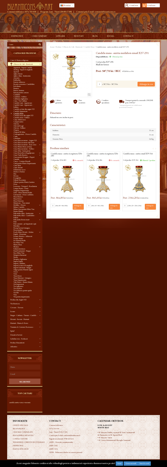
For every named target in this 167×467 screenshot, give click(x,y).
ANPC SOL (53, 449)
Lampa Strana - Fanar (20, 188)
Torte (15, 274)
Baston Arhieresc (19, 82)
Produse (58, 47)
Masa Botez (17, 199)
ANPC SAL (53, 445)
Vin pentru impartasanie (21, 297)
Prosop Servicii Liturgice (21, 228)
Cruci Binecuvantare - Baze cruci (24, 145)
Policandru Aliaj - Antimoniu (23, 213)
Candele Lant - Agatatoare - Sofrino (23, 106)
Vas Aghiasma (18, 286)
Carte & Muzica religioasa (19, 60)
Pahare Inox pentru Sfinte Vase (23, 209)
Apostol (16, 72)
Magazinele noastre (23, 435)
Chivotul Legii (18, 126)
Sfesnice (16, 247)
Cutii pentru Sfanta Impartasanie (24, 163)
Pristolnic (16, 226)
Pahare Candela (18, 207)
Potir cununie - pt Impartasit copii (24, 224)
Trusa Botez (17, 276)
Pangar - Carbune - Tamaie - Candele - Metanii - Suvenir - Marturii (23, 317)
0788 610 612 (69, 439)
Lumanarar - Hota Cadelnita (23, 195)
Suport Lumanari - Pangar (22, 267)
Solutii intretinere (19, 249)
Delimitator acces (19, 170)
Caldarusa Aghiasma (20, 99)
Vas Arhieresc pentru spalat (22, 290)
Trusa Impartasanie (19, 280)
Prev (152, 148)
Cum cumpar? (39, 36)
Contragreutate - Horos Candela (24, 134)
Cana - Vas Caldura (20, 101)
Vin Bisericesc (15, 303)
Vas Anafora (17, 288)
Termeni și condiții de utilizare (29, 442)
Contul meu (133, 5)
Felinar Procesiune (19, 180)
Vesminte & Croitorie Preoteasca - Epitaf (22, 329)
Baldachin (16, 80)
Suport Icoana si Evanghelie (23, 265)
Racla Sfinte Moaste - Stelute (23, 232)
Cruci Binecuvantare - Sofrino (23, 149)
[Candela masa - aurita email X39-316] (139, 179)
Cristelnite (16, 138)
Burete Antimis (18, 90)
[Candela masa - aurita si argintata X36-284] (103, 179)
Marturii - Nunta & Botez (19, 323)
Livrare (60, 36)
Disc (14, 174)
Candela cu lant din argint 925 (24, 109)
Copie (15, 136)
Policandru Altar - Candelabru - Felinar (24, 216)
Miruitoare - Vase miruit (21, 203)
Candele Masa (18, 113)
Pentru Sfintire (18, 211)
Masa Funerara (18, 201)
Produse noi (19, 428)
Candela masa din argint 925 (23, 115)
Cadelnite (16, 95)
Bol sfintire (17, 86)
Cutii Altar (17, 165)
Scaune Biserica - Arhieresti (22, 236)
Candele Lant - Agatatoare (22, 103)
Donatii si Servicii (16, 335)
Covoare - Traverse (16, 307)
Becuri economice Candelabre (24, 84)
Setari (119, 463)
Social (110, 36)
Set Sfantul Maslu (19, 240)
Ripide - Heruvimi (19, 234)
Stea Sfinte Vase (18, 253)
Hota (15, 184)
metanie (28, 402)
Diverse (16, 176)
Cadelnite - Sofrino (20, 97)
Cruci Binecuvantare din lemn (23, 142)
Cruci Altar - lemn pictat (21, 151)
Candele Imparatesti (20, 111)
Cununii (16, 159)
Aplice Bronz (17, 74)
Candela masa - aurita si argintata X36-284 (102, 155)
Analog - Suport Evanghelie (23, 70)
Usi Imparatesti (18, 284)
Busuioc (16, 88)
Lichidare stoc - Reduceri (19, 339)
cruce (22, 402)
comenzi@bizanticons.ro (105, 11)
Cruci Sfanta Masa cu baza (22, 147)
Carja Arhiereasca (19, 120)
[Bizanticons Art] (31, 6)
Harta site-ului (20, 449)
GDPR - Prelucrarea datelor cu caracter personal (65, 452)
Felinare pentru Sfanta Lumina (23, 182)
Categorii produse (25, 53)
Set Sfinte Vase (18, 242)
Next (155, 148)
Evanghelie (17, 178)
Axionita (16, 78)
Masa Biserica (18, 197)
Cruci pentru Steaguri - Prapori (23, 157)
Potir (15, 222)
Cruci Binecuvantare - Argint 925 (25, 140)
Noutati (79, 36)
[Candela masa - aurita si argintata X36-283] (67, 179)
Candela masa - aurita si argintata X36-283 (66, 155)
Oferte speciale (20, 425)
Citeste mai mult (130, 463)
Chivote (16, 124)
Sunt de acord (144, 463)
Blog (95, 36)
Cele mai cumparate (23, 432)
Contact (128, 36)
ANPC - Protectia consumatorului (61, 442)
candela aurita (14, 402)
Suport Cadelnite (19, 263)
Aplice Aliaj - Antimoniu (22, 76)
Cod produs (101, 62)
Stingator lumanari (19, 255)
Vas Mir (16, 292)
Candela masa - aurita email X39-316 (138, 154)
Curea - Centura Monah (21, 161)
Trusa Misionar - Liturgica (22, 278)
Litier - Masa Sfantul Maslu (22, 192)
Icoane (12, 311)
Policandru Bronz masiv (21, 220)
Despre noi (17, 36)
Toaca (15, 272)
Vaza (15, 295)
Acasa (52, 47)
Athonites (13, 346)
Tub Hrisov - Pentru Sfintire (23, 282)
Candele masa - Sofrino (21, 117)
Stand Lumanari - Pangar (22, 251)
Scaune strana (18, 238)
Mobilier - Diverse (19, 205)
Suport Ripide (18, 261)
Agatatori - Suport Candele (22, 67)
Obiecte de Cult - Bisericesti (23, 64)
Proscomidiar (17, 230)
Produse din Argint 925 (18, 299)
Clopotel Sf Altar (19, 132)
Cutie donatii (18, 167)
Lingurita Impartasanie (21, 190)
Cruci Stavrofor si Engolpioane (24, 153)
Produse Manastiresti (17, 342)
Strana (15, 257)
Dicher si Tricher (19, 172)
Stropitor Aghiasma (20, 259)
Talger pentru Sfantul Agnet (23, 270)
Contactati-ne (20, 439)
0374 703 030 (30, 11)
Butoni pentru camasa (21, 92)
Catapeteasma (18, 122)
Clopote (16, 130)
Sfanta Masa (17, 245)
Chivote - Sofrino (19, 128)
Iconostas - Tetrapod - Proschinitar (25, 186)
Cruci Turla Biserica (20, 155)
